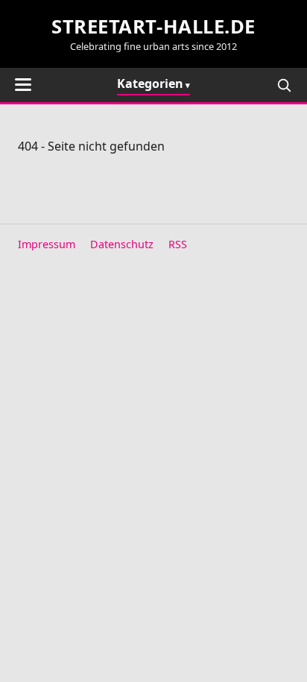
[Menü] (23, 84)
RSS (177, 244)
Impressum (46, 244)
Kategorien (150, 83)
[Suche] (284, 85)
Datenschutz (122, 244)
